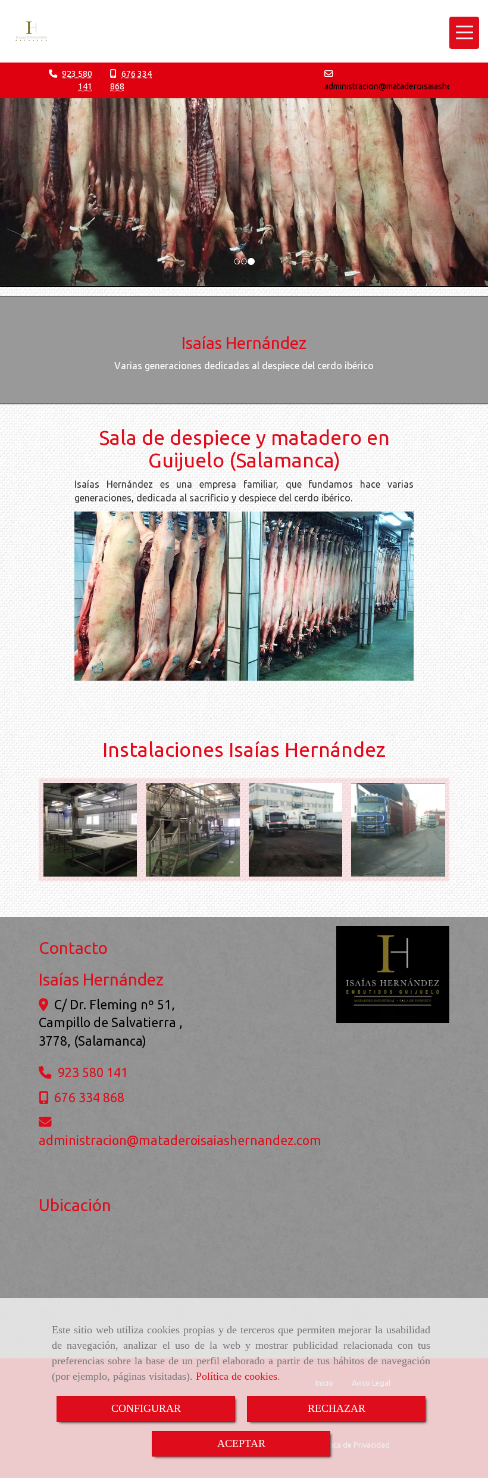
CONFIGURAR (146, 1408)
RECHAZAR (336, 1408)
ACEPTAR (241, 1443)
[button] (36, 192)
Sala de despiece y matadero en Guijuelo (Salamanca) (244, 448)
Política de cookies (236, 1376)
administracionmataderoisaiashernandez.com (180, 1140)
